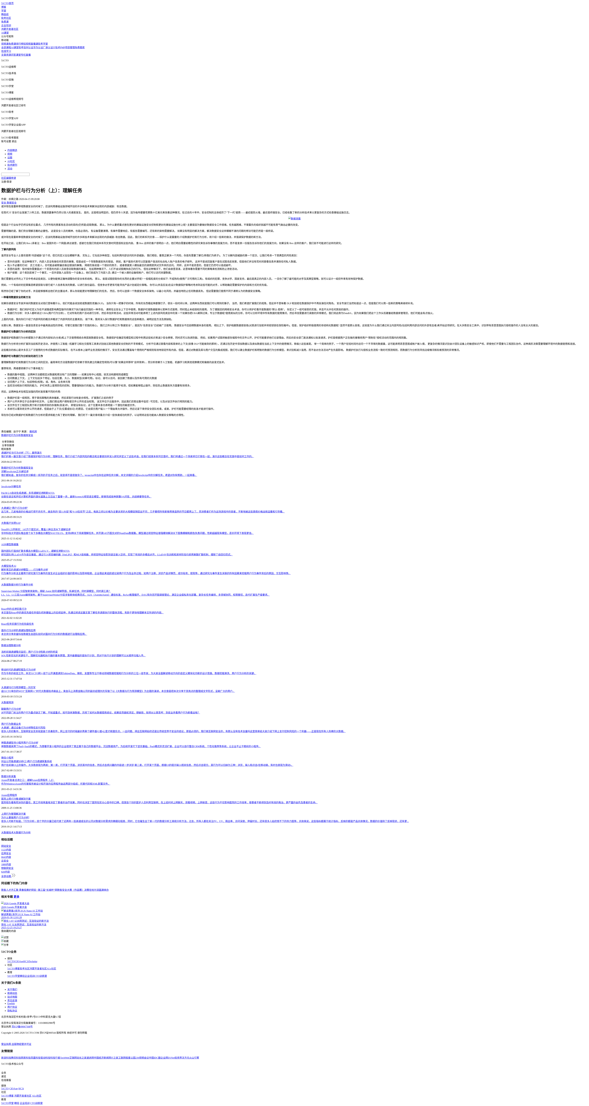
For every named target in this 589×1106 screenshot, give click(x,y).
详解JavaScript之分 (14, 471)
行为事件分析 (25, 584)
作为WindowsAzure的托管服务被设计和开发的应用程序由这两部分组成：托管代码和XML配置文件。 (55, 783)
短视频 (27, 43)
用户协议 (12, 1007)
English (11, 1003)
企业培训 (6, 25)
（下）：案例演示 (21, 452)
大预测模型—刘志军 (18, 687)
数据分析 (13, 584)
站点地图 (12, 997)
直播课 (34, 43)
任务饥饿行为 (14, 624)
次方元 (185, 1057)
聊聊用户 (11, 709)
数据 (13, 724)
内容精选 (12, 150)
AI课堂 (5, 32)
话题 (9, 157)
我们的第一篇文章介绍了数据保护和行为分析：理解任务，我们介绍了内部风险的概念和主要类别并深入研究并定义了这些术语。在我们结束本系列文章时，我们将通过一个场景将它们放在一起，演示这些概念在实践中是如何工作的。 (127, 456)
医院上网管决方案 (16, 799)
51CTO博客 (13, 968)
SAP (18, 523)
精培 (22, 976)
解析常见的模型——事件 (24, 569)
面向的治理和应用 (18, 630)
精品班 (5, 14)
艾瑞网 (73, 1057)
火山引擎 (194, 1057)
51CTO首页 (7, 3)
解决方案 (21, 814)
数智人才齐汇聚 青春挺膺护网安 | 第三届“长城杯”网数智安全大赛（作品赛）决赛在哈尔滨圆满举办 (55, 890)
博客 (3, 7)
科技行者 (55, 1057)
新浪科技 (6, 1057)
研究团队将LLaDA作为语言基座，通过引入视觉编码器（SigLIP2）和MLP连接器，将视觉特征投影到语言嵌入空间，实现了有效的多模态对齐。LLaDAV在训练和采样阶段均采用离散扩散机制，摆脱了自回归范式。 (117, 554)
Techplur (33, 961)
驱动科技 (45, 1057)
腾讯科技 (16, 1057)
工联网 (122, 1057)
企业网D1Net (168, 1057)
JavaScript (6, 486)
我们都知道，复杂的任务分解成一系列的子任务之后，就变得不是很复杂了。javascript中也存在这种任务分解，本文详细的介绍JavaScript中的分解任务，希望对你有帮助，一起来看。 (99, 475)
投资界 (178, 1057)
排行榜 (19, 43)
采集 (13, 776)
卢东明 (12, 523)
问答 (13, 55)
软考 (21, 47)
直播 (28, 55)
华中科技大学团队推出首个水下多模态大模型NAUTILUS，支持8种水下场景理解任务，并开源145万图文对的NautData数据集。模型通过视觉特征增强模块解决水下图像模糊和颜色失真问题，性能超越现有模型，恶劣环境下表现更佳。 (127, 533)
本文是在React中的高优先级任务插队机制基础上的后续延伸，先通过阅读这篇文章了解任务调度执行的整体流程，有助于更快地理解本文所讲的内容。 (82, 612)
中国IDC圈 (155, 1057)
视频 (9, 154)
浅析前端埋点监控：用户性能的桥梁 (29, 652)
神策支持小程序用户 (19, 742)
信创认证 (28, 47)
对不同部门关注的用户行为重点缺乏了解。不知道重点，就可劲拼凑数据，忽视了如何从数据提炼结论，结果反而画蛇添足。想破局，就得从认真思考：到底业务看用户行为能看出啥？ (100, 712)
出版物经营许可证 (21, 1044)
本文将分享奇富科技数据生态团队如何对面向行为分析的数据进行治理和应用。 (44, 634)
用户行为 (6, 724)
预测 (11, 702)
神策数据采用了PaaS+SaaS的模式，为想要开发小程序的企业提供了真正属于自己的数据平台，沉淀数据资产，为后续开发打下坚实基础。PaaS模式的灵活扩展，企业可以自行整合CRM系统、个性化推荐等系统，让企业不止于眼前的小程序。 (131, 746)
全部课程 (6, 47)
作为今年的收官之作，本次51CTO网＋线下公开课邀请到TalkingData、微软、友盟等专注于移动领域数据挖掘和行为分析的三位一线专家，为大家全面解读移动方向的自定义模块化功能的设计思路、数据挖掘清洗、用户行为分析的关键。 (128, 673)
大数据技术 (7, 832)
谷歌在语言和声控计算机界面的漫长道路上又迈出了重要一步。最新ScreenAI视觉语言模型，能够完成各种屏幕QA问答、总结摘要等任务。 (76, 496)
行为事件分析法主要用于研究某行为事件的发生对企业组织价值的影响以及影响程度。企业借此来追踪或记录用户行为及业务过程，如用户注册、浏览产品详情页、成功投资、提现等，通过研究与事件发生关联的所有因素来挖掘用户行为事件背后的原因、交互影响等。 (146, 573)
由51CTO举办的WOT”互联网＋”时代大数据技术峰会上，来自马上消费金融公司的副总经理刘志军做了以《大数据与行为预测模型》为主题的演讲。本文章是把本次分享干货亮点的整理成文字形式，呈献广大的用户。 (118, 691)
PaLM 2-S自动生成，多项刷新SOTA (28, 493)
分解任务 (16, 486)
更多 (16, 896)
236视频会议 (142, 1057)
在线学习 (6, 51)
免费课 (5, 21)
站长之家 (82, 1057)
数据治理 (6, 645)
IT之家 (114, 1057)
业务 (18, 724)
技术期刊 (12, 165)
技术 (11, 566)
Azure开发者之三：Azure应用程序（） (28, 780)
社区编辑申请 (8, 178)
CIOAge (19, 961)
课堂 (18, 55)
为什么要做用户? (15, 817)
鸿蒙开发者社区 (9, 29)
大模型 (7, 544)
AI (2, 544)
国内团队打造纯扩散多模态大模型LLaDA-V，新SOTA (35, 551)
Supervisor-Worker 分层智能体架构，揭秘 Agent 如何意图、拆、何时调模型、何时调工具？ (56, 591)
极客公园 (130, 1057)
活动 (9, 168)
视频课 (5, 43)
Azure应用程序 (9, 795)
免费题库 (80, 47)
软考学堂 (43, 43)
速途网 (90, 1057)
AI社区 (11, 161)
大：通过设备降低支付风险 (23, 727)
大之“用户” (14, 508)
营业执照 (6, 1044)
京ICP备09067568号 (22, 1026)
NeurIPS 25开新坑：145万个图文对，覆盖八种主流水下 (35, 529)
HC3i (26, 961)
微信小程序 (7, 757)
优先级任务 (27, 624)
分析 (8, 776)
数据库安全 (27, 435)
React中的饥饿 (13, 609)
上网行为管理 (8, 814)
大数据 (5, 523)
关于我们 (12, 989)
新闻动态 (12, 993)
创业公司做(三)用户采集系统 (26, 761)
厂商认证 (48, 47)
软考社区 (6, 18)
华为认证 (38, 47)
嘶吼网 (33, 431)
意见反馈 (12, 1000)
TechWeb (64, 1057)
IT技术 (56, 47)
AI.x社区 (51, 968)
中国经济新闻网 (102, 1057)
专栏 (23, 55)
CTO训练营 (41, 976)
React (4, 624)
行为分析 (16, 435)
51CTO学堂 (13, 976)
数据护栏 (6, 435)
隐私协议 (12, 1010)
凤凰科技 (35, 1057)
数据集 (15, 544)
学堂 (3, 10)
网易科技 (26, 1057)
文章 (3, 55)
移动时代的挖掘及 (18, 669)
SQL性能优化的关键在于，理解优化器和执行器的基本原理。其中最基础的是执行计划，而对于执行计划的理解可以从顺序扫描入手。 (73, 655)
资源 (8, 55)
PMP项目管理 (67, 47)
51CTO (11, 961)
